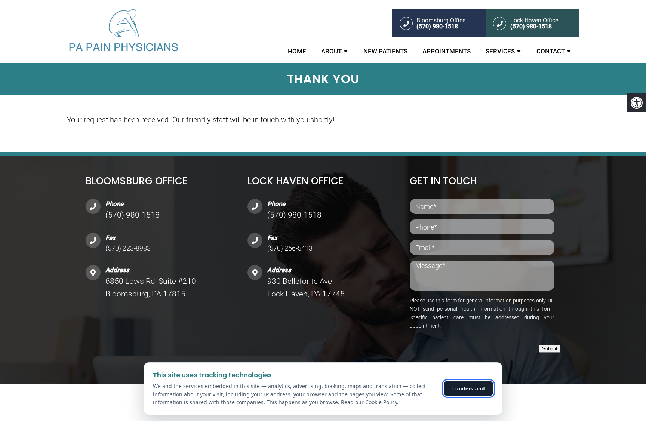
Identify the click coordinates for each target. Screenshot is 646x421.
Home (297, 51)
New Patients (385, 51)
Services (500, 51)
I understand (468, 388)
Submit (549, 348)
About (331, 51)
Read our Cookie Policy (369, 402)
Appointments (446, 51)
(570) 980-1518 (132, 214)
